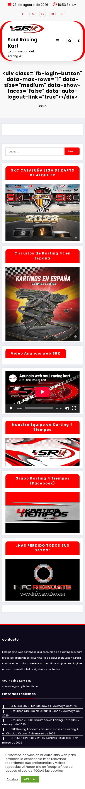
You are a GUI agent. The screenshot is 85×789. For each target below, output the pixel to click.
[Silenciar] (67, 408)
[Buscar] (69, 40)
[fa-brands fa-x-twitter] (32, 14)
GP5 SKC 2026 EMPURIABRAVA (30, 706)
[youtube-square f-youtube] (62, 14)
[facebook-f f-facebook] (23, 14)
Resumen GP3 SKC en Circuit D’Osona (35, 711)
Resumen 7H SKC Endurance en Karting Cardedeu (44, 720)
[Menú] (57, 41)
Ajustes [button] (12, 779)
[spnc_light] (79, 41)
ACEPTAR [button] (30, 779)
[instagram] (52, 14)
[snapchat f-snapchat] (42, 14)
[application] (42, 391)
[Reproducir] (11, 408)
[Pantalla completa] (74, 408)
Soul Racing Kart (22, 42)
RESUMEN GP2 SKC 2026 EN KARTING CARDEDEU (41, 738)
